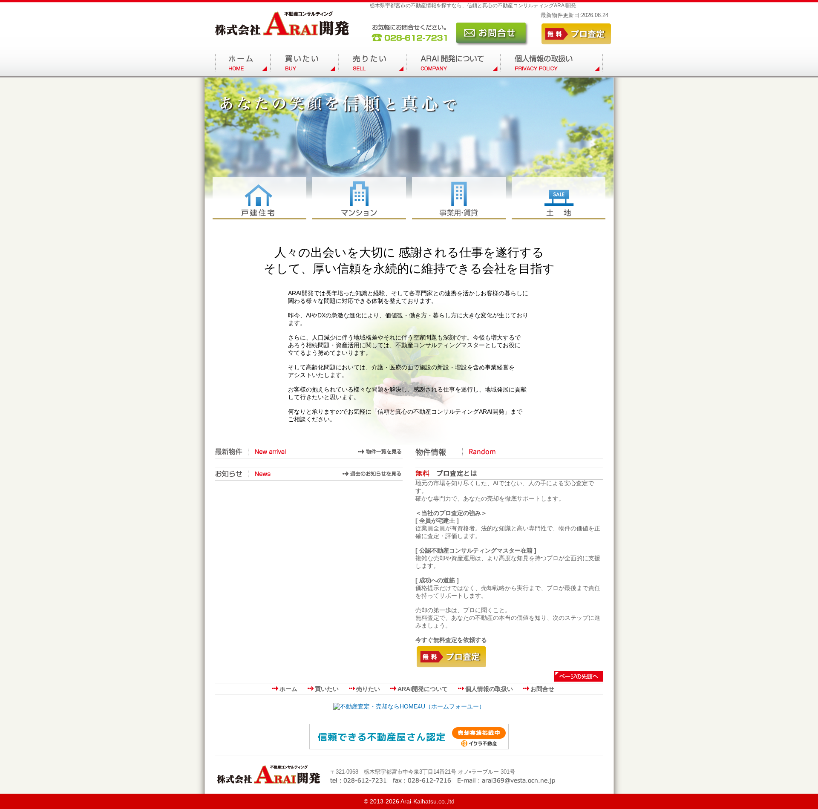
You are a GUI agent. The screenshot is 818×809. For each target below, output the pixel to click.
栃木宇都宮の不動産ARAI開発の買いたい (305, 64)
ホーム (288, 688)
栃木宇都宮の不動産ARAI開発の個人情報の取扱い (552, 64)
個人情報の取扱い (489, 688)
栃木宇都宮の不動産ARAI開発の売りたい (373, 64)
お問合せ (542, 688)
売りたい (368, 688)
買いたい (327, 688)
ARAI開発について (422, 688)
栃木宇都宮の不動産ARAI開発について (454, 64)
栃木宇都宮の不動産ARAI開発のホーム (243, 64)
